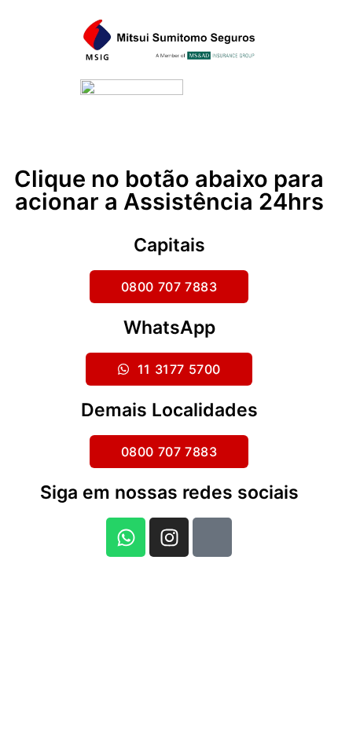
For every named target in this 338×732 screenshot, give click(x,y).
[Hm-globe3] (212, 537)
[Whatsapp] (125, 537)
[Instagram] (169, 537)
